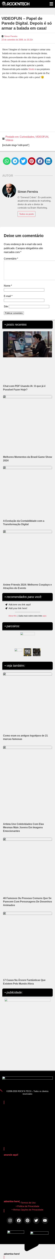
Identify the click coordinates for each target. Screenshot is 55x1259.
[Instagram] (10, 1220)
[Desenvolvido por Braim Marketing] (39, 1233)
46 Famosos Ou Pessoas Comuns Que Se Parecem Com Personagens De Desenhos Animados (27, 901)
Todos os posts (26, 214)
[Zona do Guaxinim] (36, 652)
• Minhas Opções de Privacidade (27, 1209)
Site (6, 306)
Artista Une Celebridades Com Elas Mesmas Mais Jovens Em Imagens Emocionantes (23, 827)
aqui (44, 616)
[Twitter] (36, 1220)
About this (12, 616)
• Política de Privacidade (27, 1206)
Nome (8, 285)
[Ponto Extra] (27, 652)
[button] (7, 161)
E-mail (8, 296)
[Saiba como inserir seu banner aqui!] (18, 652)
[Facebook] (18, 1220)
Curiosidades (27, 136)
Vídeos (9, 140)
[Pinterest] (27, 1220)
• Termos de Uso (28, 1202)
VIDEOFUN (41, 136)
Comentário (11, 258)
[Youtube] (45, 1220)
